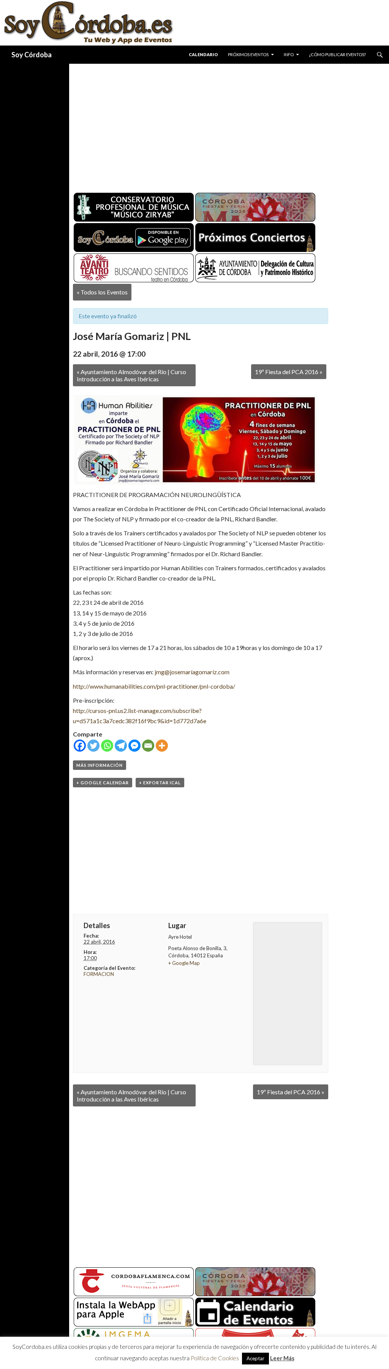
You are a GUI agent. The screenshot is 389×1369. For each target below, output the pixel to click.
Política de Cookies (215, 1358)
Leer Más (282, 1358)
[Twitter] (93, 746)
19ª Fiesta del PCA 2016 (289, 371)
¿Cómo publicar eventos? (337, 54)
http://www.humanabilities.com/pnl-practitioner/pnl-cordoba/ (154, 686)
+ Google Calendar (102, 782)
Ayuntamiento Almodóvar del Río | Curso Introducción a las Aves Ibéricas (131, 375)
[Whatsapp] (107, 746)
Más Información (99, 765)
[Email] (148, 746)
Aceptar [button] (255, 1358)
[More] (162, 746)
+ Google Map (184, 963)
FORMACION (99, 974)
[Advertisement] (229, 125)
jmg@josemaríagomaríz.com (192, 671)
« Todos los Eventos (102, 292)
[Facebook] (80, 746)
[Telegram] (121, 746)
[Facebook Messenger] (134, 746)
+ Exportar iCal (160, 782)
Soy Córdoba (31, 54)
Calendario (203, 54)
